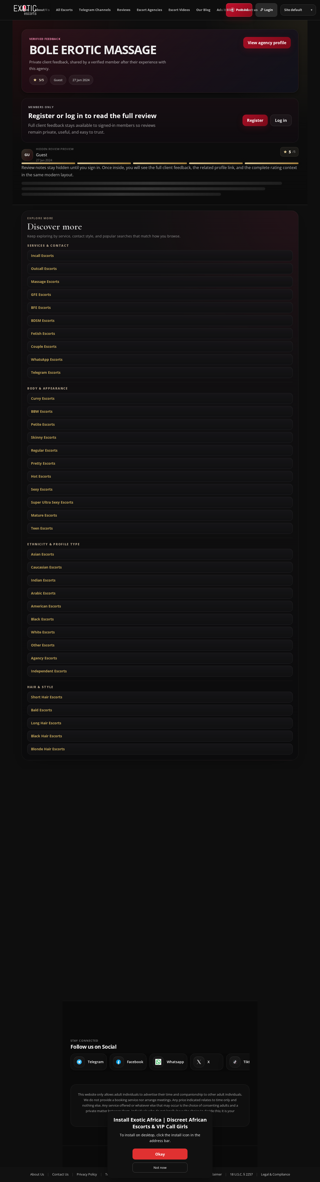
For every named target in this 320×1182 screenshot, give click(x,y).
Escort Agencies (149, 10)
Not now (160, 1167)
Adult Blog (225, 10)
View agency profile (267, 42)
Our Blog (203, 10)
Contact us (249, 10)
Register (255, 120)
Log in (281, 120)
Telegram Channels (94, 10)
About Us (42, 10)
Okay (160, 1154)
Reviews (123, 10)
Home (23, 10)
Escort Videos (179, 10)
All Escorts (64, 10)
